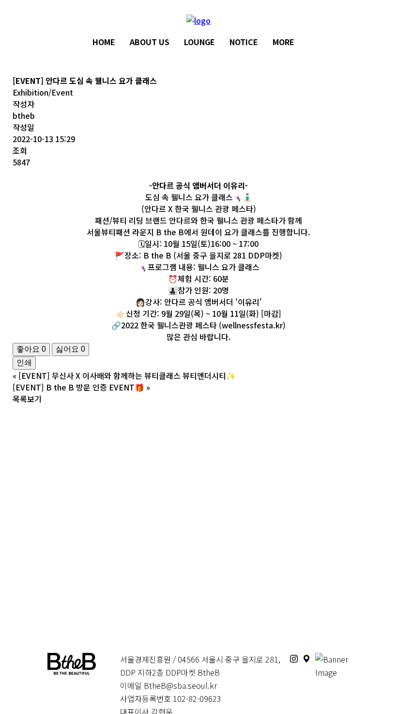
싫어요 (70, 349)
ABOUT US (149, 42)
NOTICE (243, 42)
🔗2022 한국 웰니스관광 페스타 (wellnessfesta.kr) (198, 325)
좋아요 (31, 349)
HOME (103, 42)
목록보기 (27, 399)
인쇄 (24, 362)
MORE (283, 42)
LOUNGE (199, 42)
